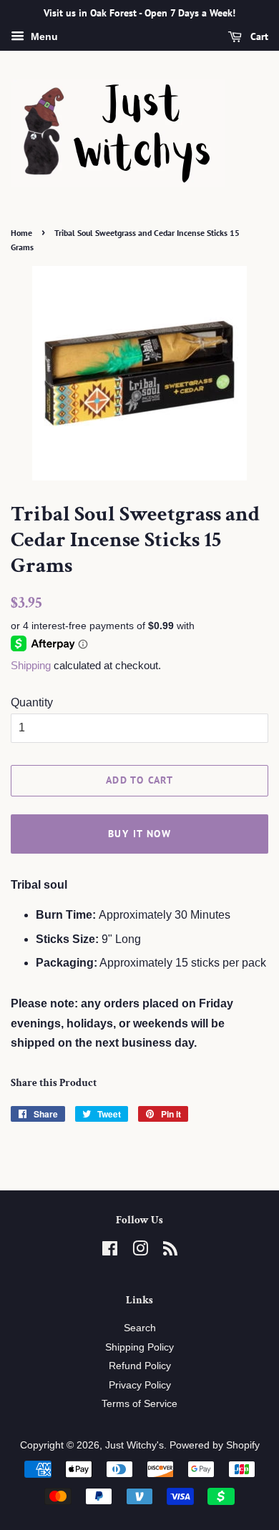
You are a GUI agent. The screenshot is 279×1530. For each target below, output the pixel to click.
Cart (258, 36)
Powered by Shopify (215, 1445)
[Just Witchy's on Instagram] (140, 1251)
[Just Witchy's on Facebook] (110, 1251)
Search (140, 1328)
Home (21, 232)
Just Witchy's (134, 1445)
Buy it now (139, 833)
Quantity (32, 702)
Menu (43, 36)
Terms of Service (139, 1403)
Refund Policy (140, 1366)
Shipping (31, 665)
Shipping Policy (139, 1347)
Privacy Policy (140, 1385)
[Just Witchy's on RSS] (170, 1251)
